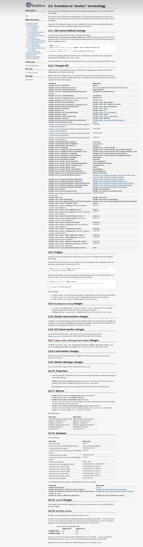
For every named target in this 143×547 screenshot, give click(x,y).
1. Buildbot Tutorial (31, 23)
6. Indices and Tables (32, 58)
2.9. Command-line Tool (36, 42)
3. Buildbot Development (33, 53)
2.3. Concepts (32, 30)
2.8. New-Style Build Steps (36, 41)
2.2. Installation (33, 28)
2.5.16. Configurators (32, 65)
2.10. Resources (33, 44)
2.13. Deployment (34, 51)
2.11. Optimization (34, 46)
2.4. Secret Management (36, 32)
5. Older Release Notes (32, 56)
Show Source (29, 79)
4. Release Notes (30, 55)
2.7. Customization (34, 39)
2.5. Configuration (34, 34)
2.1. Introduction (33, 27)
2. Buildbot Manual (31, 25)
